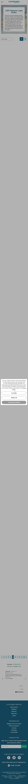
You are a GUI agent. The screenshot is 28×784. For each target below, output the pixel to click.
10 (24, 657)
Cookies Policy (22, 775)
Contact (14, 728)
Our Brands (14, 732)
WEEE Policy (7, 777)
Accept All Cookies (14, 402)
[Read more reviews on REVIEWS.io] (19, 692)
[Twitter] (14, 757)
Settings (14, 393)
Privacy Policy (12, 775)
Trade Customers (14, 726)
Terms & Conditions (14, 778)
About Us (4, 775)
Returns (14, 711)
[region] (14, 679)
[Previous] (2, 657)
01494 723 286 (15, 765)
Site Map (14, 730)
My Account (14, 707)
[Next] (26, 657)
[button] (2, 678)
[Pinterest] (19, 757)
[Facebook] (8, 757)
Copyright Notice (19, 777)
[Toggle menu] (2, 2)
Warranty (14, 713)
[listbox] (6, 39)
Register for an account (14, 723)
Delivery (14, 709)
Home (14, 715)
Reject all (14, 397)
